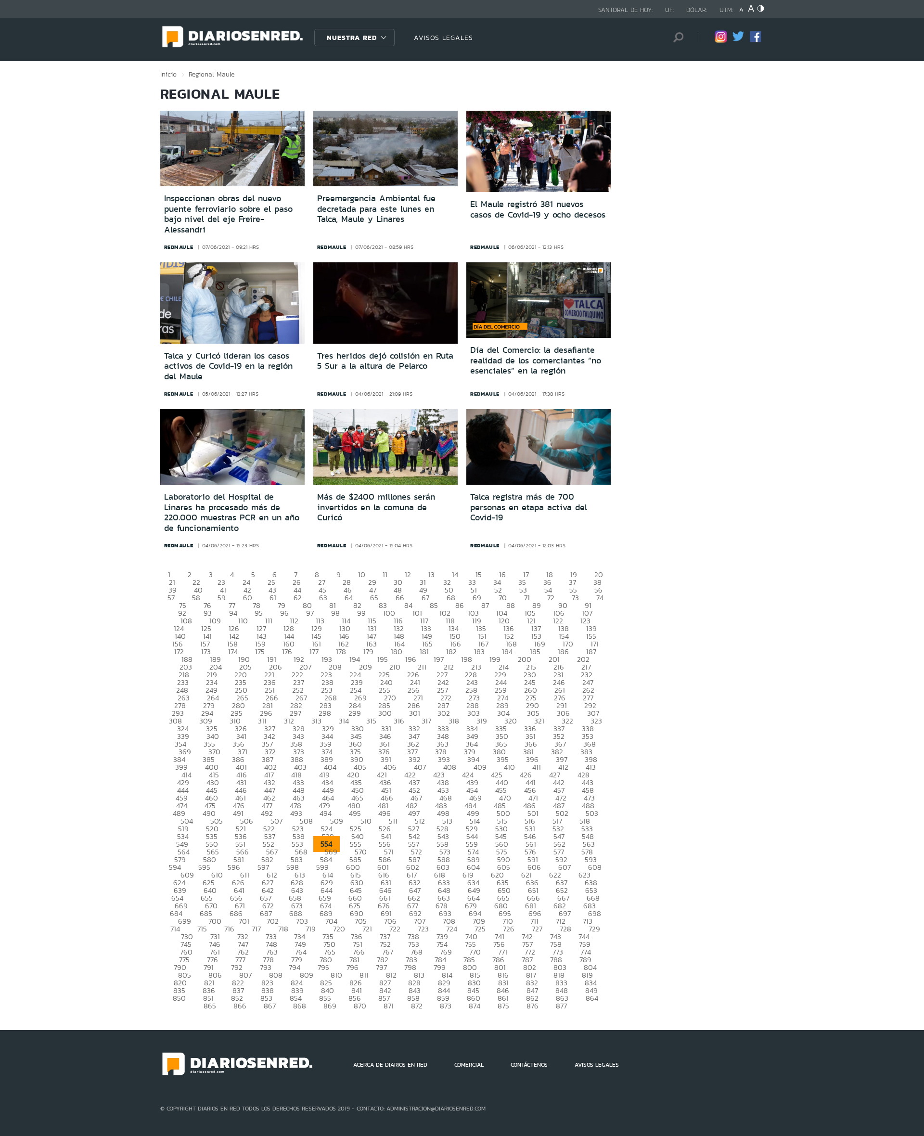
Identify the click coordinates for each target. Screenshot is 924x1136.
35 (522, 582)
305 (533, 713)
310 (235, 721)
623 (584, 875)
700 (214, 921)
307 (593, 713)
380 (499, 752)
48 (398, 590)
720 (339, 929)
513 (447, 821)
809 (306, 975)
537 (269, 836)
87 (485, 605)
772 (530, 952)
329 (328, 728)
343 (298, 736)
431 (241, 782)
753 (413, 944)
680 (501, 906)
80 (307, 605)
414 (186, 775)
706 (390, 921)
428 (584, 775)
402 (270, 767)
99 (361, 613)
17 (526, 574)
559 (472, 844)
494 (326, 813)
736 (356, 936)
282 (296, 705)
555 (355, 844)
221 (269, 675)
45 (322, 590)
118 (450, 621)
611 (244, 875)
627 (267, 883)
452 (414, 790)
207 (305, 667)
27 (321, 582)
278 (180, 705)
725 (480, 929)
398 (591, 759)
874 (474, 1006)
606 (534, 867)
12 (408, 574)
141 (207, 636)
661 (384, 898)
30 (398, 582)
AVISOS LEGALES (443, 37)
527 (413, 829)
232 (586, 675)
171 (594, 644)
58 (196, 598)
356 (238, 744)
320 (510, 721)
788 (556, 960)
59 (222, 598)
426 (526, 775)
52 (498, 590)
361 (384, 744)
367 (560, 744)
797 (381, 967)
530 (501, 829)
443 (587, 782)
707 (419, 921)
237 (298, 682)
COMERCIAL (469, 1064)
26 (297, 582)
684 (176, 913)
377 (412, 752)
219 (211, 675)
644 (327, 890)
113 (320, 621)
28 (347, 582)
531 (530, 829)
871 (389, 1006)
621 (526, 875)
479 (324, 805)
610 (217, 875)
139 (591, 628)
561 (531, 844)
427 (554, 775)
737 (385, 936)
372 (270, 752)
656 (236, 898)
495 (355, 813)
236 (270, 682)
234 (212, 682)
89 (536, 605)
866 (239, 1006)
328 (299, 728)
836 (209, 990)
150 (455, 636)
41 (223, 590)
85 (434, 605)
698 (594, 913)
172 (179, 651)
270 (390, 698)
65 (374, 598)
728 (565, 929)
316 (399, 721)
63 (323, 598)
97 (310, 613)
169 (539, 644)
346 (385, 736)
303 (473, 713)
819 (587, 975)
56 (598, 590)
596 (234, 867)
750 (329, 944)
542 (414, 836)
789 (585, 960)
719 (311, 929)
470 (505, 798)
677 (412, 906)
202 (583, 659)
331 (386, 728)
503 (592, 813)
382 (557, 752)
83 (383, 605)
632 (415, 883)
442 (559, 782)
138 (563, 628)
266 (272, 698)
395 (503, 759)
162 (343, 644)
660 (355, 898)
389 (327, 759)
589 (473, 859)
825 (326, 983)
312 (289, 721)
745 (186, 944)
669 (181, 906)
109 (215, 621)
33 (472, 582)
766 (359, 952)
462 (269, 798)
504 (186, 821)
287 (443, 705)
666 (533, 898)
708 (449, 921)
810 (336, 975)
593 (591, 859)
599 (322, 867)
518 (584, 821)
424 (468, 775)
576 (530, 852)
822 (238, 983)
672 (268, 906)
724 (451, 929)
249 (211, 690)
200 (524, 659)
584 (326, 859)
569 (331, 852)
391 (386, 759)
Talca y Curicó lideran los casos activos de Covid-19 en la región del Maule (228, 366)
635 (503, 883)
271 (418, 698)
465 (357, 798)
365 (501, 744)
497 (414, 813)
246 (559, 682)
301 (414, 713)
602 (412, 867)
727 (537, 929)
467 (416, 798)
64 (349, 598)
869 (329, 1006)
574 (473, 852)
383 (586, 752)
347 (414, 736)
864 (592, 998)
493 (296, 813)
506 (246, 821)
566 (242, 852)
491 (238, 813)
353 (587, 736)
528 (442, 829)
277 (588, 698)
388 (297, 759)
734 (299, 936)
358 (296, 744)
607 (564, 867)
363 (442, 744)
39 (172, 590)
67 (425, 598)
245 (530, 682)
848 (561, 990)
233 (183, 682)
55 (573, 590)
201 (554, 659)
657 (265, 898)
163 (371, 644)
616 (383, 875)
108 (186, 621)
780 (326, 960)
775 (184, 960)
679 (471, 906)
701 (244, 921)
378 (441, 752)
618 (439, 875)
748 (271, 944)
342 (269, 736)
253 (327, 690)
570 (361, 852)
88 (510, 605)
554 (327, 844)
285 (384, 705)
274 (502, 698)
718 (283, 929)
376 (384, 752)
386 (238, 759)
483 (441, 805)
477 (267, 805)
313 (316, 721)
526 (385, 829)
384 (179, 759)
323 (596, 721)
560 (501, 844)
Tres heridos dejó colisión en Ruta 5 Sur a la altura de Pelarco (385, 361)
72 (550, 598)
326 (241, 728)
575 (501, 852)
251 (270, 690)
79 (281, 605)
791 (209, 967)
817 (531, 975)
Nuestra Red (352, 37)
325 (212, 728)
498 (443, 813)
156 (177, 644)
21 (172, 582)
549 (182, 844)
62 (298, 598)
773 (557, 952)
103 (473, 613)
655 (207, 898)
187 (591, 651)
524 (327, 829)
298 (325, 713)
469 (475, 798)
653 (591, 890)
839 (297, 990)
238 (327, 682)
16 (502, 574)
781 (354, 960)
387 (267, 759)
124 (179, 628)
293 (178, 713)
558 (442, 844)
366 (531, 744)
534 (183, 836)
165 (427, 644)
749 (300, 944)
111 (268, 621)
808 (275, 975)
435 (356, 782)
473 (589, 798)
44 (297, 590)
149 (427, 636)
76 (207, 605)
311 (262, 721)
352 (559, 736)
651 (533, 890)
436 (385, 782)
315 (371, 721)
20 (598, 574)
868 (299, 1006)
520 (212, 829)
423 (439, 775)
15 (478, 574)
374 (327, 752)
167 (483, 644)
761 (215, 952)
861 (503, 998)
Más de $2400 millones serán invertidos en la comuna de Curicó (376, 507)
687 (266, 913)
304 (503, 713)
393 (444, 759)
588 (443, 859)
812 (391, 975)
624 (179, 883)
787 (527, 960)
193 (326, 659)
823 (267, 983)
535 (212, 836)
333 (443, 728)
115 (372, 621)
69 (477, 598)
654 (177, 898)
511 (393, 821)
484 (470, 805)
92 (182, 613)
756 (499, 944)
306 (563, 713)
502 (562, 813)
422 (410, 775)
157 (205, 644)
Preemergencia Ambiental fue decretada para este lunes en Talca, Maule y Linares (376, 208)
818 (559, 975)
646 (385, 890)
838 (267, 990)
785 (469, 960)
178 (341, 651)
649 (474, 890)
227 (442, 675)
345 (356, 736)
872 (417, 1006)
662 (414, 898)
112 (294, 621)
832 (532, 983)
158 (232, 644)
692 (415, 913)
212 (449, 667)
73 (575, 598)
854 (296, 998)
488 (588, 805)
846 (503, 990)
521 (241, 829)
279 (209, 705)
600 (353, 867)
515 (502, 821)
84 (408, 605)
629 (327, 883)
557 (413, 844)
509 (336, 821)
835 (179, 990)
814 (447, 975)
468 (445, 798)
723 (423, 929)
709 (479, 921)
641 (239, 890)
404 (330, 767)
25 (271, 582)
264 (213, 698)
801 (500, 967)
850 (179, 998)
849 (591, 990)
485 (500, 805)
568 (301, 852)
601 (383, 867)
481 (383, 805)
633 (444, 883)
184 (507, 651)
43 (272, 590)
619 (468, 875)
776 (212, 960)
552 (268, 844)
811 (364, 975)
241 (415, 682)
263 (184, 698)
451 (386, 790)
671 (240, 906)
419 (324, 775)
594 (175, 867)
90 (562, 605)
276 (559, 698)
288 (472, 705)
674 (326, 906)
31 (423, 582)
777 (240, 960)
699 (184, 921)
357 (267, 744)
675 (354, 906)
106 (559, 613)
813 (419, 975)
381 (528, 752)
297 (295, 713)
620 (497, 875)
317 (426, 721)
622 (555, 875)
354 (180, 744)
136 (508, 628)
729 (594, 929)
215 (531, 667)
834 (591, 983)
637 (561, 883)
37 (572, 582)
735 (328, 936)
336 (530, 728)
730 (187, 936)
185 (535, 651)
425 (496, 775)
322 (567, 721)
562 (559, 844)
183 (479, 651)
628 (297, 883)
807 (245, 975)
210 (394, 667)
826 (355, 983)
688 (295, 913)
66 (400, 598)
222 (297, 675)
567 (272, 852)
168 (511, 644)
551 (240, 844)
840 (327, 990)
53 (523, 590)
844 (444, 990)
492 (267, 813)
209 (365, 667)
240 (386, 682)
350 (502, 736)
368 (589, 744)
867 (270, 1006)
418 (296, 775)
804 (590, 967)
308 (175, 721)
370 (214, 752)
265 (242, 698)
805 (184, 975)
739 (442, 936)
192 (299, 659)
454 (472, 790)
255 (384, 690)
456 (530, 790)
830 (474, 983)
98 (335, 613)
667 (563, 898)
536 (241, 836)
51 (474, 590)
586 (385, 859)
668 (593, 898)
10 (361, 574)
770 (475, 952)
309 (205, 721)
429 (183, 782)
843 (415, 990)
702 (273, 921)
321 (539, 721)
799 (440, 967)
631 (386, 883)
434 (327, 782)
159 (260, 644)
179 (368, 651)
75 (182, 605)
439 (472, 782)
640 (210, 890)
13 (431, 574)
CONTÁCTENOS (529, 1064)
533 (587, 829)
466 (387, 798)
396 (532, 759)
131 (372, 628)
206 (275, 667)
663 (443, 898)
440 (502, 782)
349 (472, 736)
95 (259, 613)
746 (214, 944)
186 (563, 651)
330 (357, 728)
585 (355, 859)
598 (292, 867)
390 (356, 759)
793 (265, 967)
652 (562, 890)
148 (399, 636)
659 (325, 898)
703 (302, 921)
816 (503, 975)
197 (439, 659)
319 (481, 721)
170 (568, 644)
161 (316, 644)
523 (298, 829)
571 (389, 852)
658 (295, 898)
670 (211, 906)
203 (186, 667)
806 (215, 975)
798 (410, 967)
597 (263, 867)
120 (504, 621)
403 (300, 767)
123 (585, 621)
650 (504, 890)
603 (442, 867)
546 (530, 836)
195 (382, 659)
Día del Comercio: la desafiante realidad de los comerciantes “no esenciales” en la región (535, 360)
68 (451, 598)
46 (348, 590)
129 (316, 628)
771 (502, 952)
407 (420, 767)
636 (532, 883)
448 (299, 790)
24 (246, 582)
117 (424, 621)
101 (417, 613)
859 (443, 998)
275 (531, 698)
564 (184, 852)
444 (183, 790)
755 (470, 944)
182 (451, 651)
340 (212, 736)
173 (206, 651)
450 (357, 790)
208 (335, 667)
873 (445, 1006)
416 (241, 775)
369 (185, 752)
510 (366, 821)
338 (588, 728)
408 (449, 767)
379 (469, 752)
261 (559, 690)
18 (549, 574)
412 (563, 767)
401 (241, 767)
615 (355, 875)
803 (559, 967)
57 (171, 598)
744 (584, 936)
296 (266, 713)
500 (503, 813)
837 (238, 990)
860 (473, 998)
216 (558, 667)
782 (382, 960)
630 (356, 883)
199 (494, 659)
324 (183, 728)
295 (237, 713)
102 (444, 613)
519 (183, 829)
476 (238, 805)
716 (229, 929)
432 (269, 782)
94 (233, 613)
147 (371, 636)
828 (414, 983)
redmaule (178, 247)
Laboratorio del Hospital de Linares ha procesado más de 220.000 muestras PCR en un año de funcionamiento (231, 512)
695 (505, 913)
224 (355, 675)
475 (210, 805)
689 (326, 913)
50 (449, 590)
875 (503, 1006)
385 (209, 759)
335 (501, 728)
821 (209, 983)
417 (269, 775)
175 (260, 651)
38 (597, 582)
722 (394, 929)
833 (561, 983)
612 (272, 875)
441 (531, 782)
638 (591, 883)
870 (360, 1006)
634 (473, 883)
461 (240, 798)
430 (212, 782)
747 (243, 944)
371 (242, 752)
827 (385, 983)
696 (534, 913)
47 (372, 590)
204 (215, 667)
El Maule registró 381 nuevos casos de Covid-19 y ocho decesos (537, 209)
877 (561, 1006)
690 (356, 913)
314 (344, 721)
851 (208, 998)
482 (412, 805)
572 (416, 852)
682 (559, 906)
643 (297, 890)
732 (242, 936)
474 (181, 805)
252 (298, 690)
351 (531, 736)
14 (455, 574)
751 (357, 944)
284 (355, 705)
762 (243, 952)
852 (237, 998)
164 (399, 644)
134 (454, 628)
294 (207, 713)
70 (503, 598)
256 (414, 690)
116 (398, 621)
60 (247, 598)
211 (422, 667)
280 (238, 705)
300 (385, 713)
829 (444, 983)
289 (502, 705)
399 (181, 767)
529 (472, 829)
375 (355, 752)
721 (367, 929)
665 (503, 898)
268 (330, 698)
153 (536, 636)
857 (384, 998)
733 (271, 936)
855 (325, 998)
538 (299, 836)
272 (445, 698)
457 (559, 790)
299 (354, 713)
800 (470, 967)
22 (196, 582)
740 (471, 936)
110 (243, 621)
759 (584, 944)
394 (473, 759)
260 (530, 690)
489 (179, 813)
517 (557, 821)
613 (300, 875)
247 (587, 682)
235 (240, 682)
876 (532, 1006)
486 (529, 805)
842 (385, 990)
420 (353, 775)
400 (211, 767)
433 (298, 782)
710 (507, 921)
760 (186, 952)
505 (216, 821)
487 (559, 805)
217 (586, 667)
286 (414, 705)
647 (415, 890)
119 (476, 621)
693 (445, 913)
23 (221, 582)
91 (588, 605)
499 (473, 813)
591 (532, 859)
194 (354, 659)
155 (591, 636)
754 (442, 944)
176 (287, 651)
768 (417, 952)
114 (346, 621)
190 (244, 659)
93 (208, 613)
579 (180, 859)
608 (595, 867)
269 (360, 698)
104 (501, 613)
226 (413, 675)
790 (180, 967)
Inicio (168, 74)
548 (588, 836)
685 (206, 913)
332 (414, 728)
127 (261, 628)
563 (589, 844)
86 (459, 605)
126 (234, 628)
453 (443, 790)
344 (327, 736)
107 (587, 613)
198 (466, 659)
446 (241, 790)
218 (184, 675)
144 (289, 636)
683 (589, 906)
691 (386, 913)
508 (306, 821)
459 (182, 798)
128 (288, 628)
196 (410, 659)
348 (443, 736)
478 (295, 805)
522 (269, 829)
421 (382, 775)
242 (443, 682)
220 (240, 675)
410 (509, 767)
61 (273, 598)
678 (442, 906)
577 (558, 852)
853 (266, 998)
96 (284, 613)
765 (329, 952)
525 (355, 829)
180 (396, 651)
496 (384, 813)
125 (206, 628)
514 (475, 821)
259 (501, 690)
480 (353, 805)
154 (564, 636)
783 (411, 960)
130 (344, 628)
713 (587, 921)
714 (175, 929)
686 (236, 913)
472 (560, 798)
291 (561, 705)
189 (215, 659)
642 (268, 890)
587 (414, 859)
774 (585, 952)
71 (527, 598)
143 (262, 636)
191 (271, 659)
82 (357, 605)
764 (301, 952)
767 (387, 952)
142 (234, 636)
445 (212, 790)
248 (182, 690)
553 (297, 844)
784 (440, 960)
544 (472, 836)
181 (424, 651)
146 (344, 636)
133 (426, 628)
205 (245, 667)
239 (357, 682)
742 (527, 936)
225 (384, 675)
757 (527, 944)
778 (268, 960)
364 (472, 744)
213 (476, 667)
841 (356, 990)
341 (241, 736)
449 (328, 790)
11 (385, 574)
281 (267, 705)
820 (180, 983)
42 (247, 590)
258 (471, 690)
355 (209, 744)
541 (386, 836)
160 (289, 644)
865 (210, 1006)
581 (238, 859)
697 (565, 913)
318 (454, 721)
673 (297, 906)
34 (497, 582)
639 (180, 890)
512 (420, 821)
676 (384, 906)
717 (256, 929)
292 (590, 705)
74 (599, 598)
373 (298, 752)
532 (558, 829)
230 (530, 675)
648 (444, 890)
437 (414, 782)
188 (186, 659)
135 (481, 628)
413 (591, 767)
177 (314, 651)
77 (232, 605)
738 (413, 936)
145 (316, 636)
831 (503, 983)
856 (354, 998)
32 (447, 582)
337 (559, 728)
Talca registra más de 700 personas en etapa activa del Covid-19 (528, 507)
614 (327, 875)
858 (413, 998)
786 (498, 960)
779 (296, 960)
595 (204, 867)
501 (533, 813)
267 (301, 698)
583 (297, 859)
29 (372, 582)
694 (475, 913)
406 (390, 767)
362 (413, 744)
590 (503, 859)
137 (536, 628)
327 (269, 728)
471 (533, 798)
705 (361, 921)
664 (473, 898)
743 (555, 936)
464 (328, 798)
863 (562, 998)
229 (500, 675)
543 (443, 836)
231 (558, 675)
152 (509, 636)
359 (326, 744)
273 (474, 698)
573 (444, 852)
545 (501, 836)
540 (357, 836)
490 (209, 813)
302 (443, 713)
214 (504, 667)
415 (214, 775)
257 (442, 690)
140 (180, 636)
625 (209, 883)
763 (272, 952)
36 (547, 582)
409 (480, 767)
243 (472, 682)
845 (473, 990)
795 (323, 967)
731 (215, 936)
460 (211, 798)
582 (267, 859)
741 (499, 936)
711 (534, 921)
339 (183, 736)
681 (530, 906)
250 (241, 690)
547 (559, 836)
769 (446, 952)
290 (532, 705)
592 (561, 859)
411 (536, 767)
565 (213, 852)
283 (326, 705)
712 (560, 921)
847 (532, 990)
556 (385, 844)
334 (472, 728)
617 (412, 875)
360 (355, 744)
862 (532, 998)
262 (588, 690)
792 (237, 967)
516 (530, 821)
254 (355, 690)
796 (352, 967)
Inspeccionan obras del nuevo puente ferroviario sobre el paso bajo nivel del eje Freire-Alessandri (228, 214)
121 (531, 621)
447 (269, 790)
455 (501, 790)
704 (331, 921)
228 (471, 675)
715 (202, 929)
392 (415, 759)
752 (385, 944)
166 (455, 644)
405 (360, 767)
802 (529, 967)
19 (573, 574)
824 (297, 983)
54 (548, 590)
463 (299, 798)
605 (503, 867)
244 (501, 682)
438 (443, 782)
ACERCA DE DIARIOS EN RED (390, 1064)
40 (198, 590)
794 (294, 967)
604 (473, 867)
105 (530, 613)
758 (556, 944)
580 (209, 859)
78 (256, 605)
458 (588, 790)
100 (389, 613)
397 (561, 759)
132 (399, 628)
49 (423, 590)
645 (356, 890)
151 (482, 636)
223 (326, 675)
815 (475, 975)
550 (211, 844)
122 (558, 621)
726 (508, 929)
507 (276, 821)
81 (332, 605)
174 (233, 651)
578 (587, 852)
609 (187, 875)
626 (238, 883)
